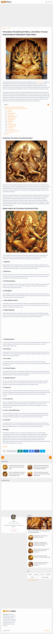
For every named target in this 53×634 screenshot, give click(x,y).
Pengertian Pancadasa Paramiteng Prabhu (14, 107)
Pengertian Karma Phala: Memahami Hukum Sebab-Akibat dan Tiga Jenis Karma (16, 467)
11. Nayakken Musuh (11, 126)
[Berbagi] (48, 451)
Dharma (5, 446)
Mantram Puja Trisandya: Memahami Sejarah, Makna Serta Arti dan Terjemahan (41, 550)
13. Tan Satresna (10, 129)
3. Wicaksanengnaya (11, 113)
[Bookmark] (4, 451)
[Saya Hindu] (6, 2)
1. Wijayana (9, 110)
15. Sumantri (10, 132)
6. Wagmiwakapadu (11, 118)
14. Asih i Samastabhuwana (13, 130)
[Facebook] (36, 451)
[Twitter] (42, 451)
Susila (42, 574)
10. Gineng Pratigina (11, 124)
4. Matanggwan (10, 115)
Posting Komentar (12, 451)
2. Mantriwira (10, 111)
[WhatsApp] (20, 451)
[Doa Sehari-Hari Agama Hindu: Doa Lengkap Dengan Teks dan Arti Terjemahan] (30, 566)
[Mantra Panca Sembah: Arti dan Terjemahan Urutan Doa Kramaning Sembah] (39, 529)
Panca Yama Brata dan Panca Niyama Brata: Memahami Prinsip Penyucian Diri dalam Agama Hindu (17, 474)
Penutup (7, 134)
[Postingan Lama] (2, 457)
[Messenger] (31, 451)
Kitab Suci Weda (39, 82)
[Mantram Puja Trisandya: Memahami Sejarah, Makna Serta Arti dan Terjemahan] (30, 553)
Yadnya (32, 577)
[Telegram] (25, 451)
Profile (14, 530)
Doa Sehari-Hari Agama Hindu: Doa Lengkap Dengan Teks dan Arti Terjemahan (41, 564)
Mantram (49, 574)
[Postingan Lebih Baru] (50, 457)
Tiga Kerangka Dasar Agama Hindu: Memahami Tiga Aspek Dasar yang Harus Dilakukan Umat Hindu (41, 467)
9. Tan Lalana (9, 122)
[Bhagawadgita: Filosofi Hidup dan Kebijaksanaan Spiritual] (30, 539)
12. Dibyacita (10, 127)
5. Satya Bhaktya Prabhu (12, 116)
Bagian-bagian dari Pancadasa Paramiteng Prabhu (16, 108)
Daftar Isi (6, 104)
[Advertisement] (26, 14)
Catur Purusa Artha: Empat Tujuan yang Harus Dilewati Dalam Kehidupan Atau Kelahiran (42, 474)
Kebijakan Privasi (47, 630)
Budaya (36, 574)
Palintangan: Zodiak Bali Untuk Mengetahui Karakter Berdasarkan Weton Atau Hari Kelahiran (41, 544)
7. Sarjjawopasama (11, 119)
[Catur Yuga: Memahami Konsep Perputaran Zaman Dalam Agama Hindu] (30, 559)
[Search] (49, 2)
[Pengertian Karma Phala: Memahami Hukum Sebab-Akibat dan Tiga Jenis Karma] (5, 469)
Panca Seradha (45, 577)
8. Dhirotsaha (10, 121)
